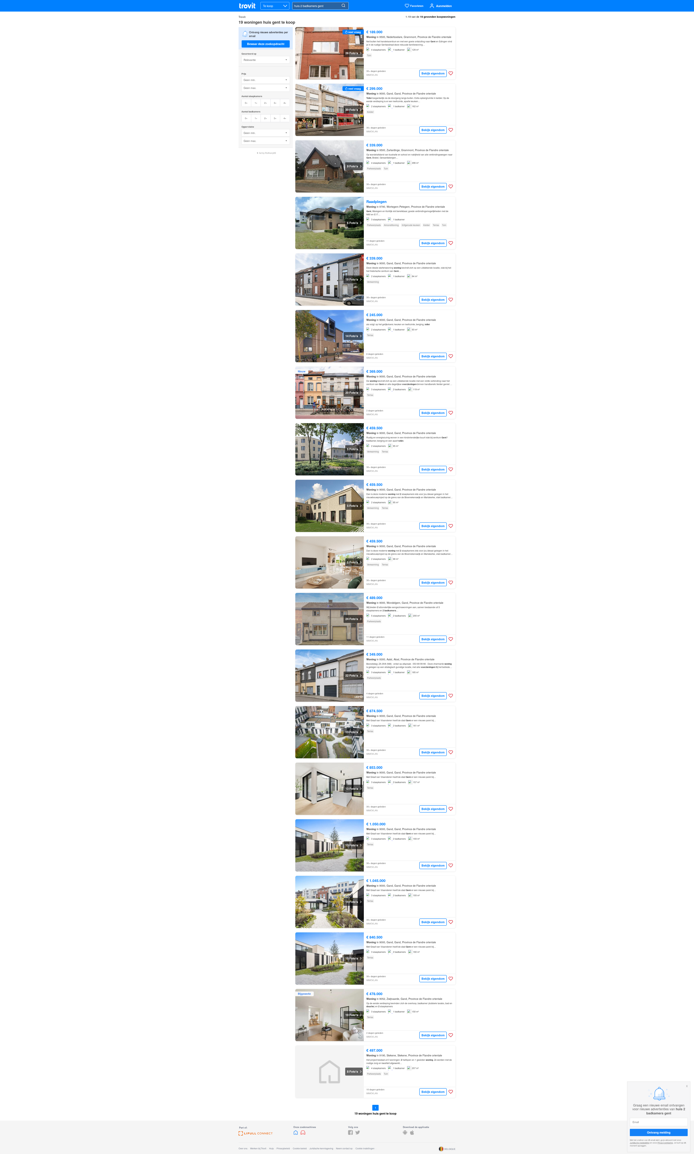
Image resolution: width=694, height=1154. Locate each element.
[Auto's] (303, 1134)
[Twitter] (357, 1134)
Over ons (243, 1148)
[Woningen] (296, 1134)
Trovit (242, 17)
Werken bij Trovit (258, 1148)
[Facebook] (350, 1134)
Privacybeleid (283, 1148)
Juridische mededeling (639, 1142)
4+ (285, 102)
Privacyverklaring (665, 1142)
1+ (256, 102)
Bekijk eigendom (433, 73)
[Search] (343, 5)
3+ (275, 102)
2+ (265, 102)
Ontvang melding (659, 1132)
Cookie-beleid (300, 1148)
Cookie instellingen (364, 1148)
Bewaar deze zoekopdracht (265, 44)
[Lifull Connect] (256, 1134)
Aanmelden (444, 6)
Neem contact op (344, 1148)
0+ (246, 102)
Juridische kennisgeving (321, 1148)
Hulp (271, 1148)
